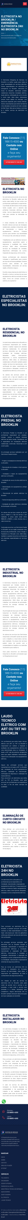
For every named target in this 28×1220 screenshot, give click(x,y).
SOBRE (3, 1160)
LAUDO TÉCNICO (6, 1200)
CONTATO (4, 1162)
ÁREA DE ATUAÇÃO (6, 1165)
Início (2, 33)
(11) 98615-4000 (12, 1112)
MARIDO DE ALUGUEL (7, 1186)
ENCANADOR (5, 1180)
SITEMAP (4, 1168)
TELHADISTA (5, 1178)
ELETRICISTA (5, 1197)
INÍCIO (3, 1157)
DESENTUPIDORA (6, 1183)
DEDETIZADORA (5, 1194)
